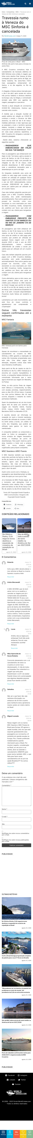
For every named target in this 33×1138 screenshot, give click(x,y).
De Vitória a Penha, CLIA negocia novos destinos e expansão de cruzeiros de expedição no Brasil (8, 541)
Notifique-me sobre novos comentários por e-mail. (15, 834)
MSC (17, 12)
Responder (10, 577)
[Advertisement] (16, 873)
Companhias (10, 12)
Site (3, 824)
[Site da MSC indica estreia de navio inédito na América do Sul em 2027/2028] (16, 1009)
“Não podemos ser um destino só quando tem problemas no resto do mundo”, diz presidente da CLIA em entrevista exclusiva (16, 990)
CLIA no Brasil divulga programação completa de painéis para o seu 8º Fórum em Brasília (16, 957)
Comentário (6, 785)
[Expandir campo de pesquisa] (25, 4)
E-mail (4, 816)
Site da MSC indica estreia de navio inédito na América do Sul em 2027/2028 (24, 539)
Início (3, 12)
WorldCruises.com (10, 36)
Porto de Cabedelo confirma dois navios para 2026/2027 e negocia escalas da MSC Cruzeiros (16, 1055)
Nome (4, 809)
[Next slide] (28, 535)
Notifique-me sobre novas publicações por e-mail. (15, 840)
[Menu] (30, 3)
